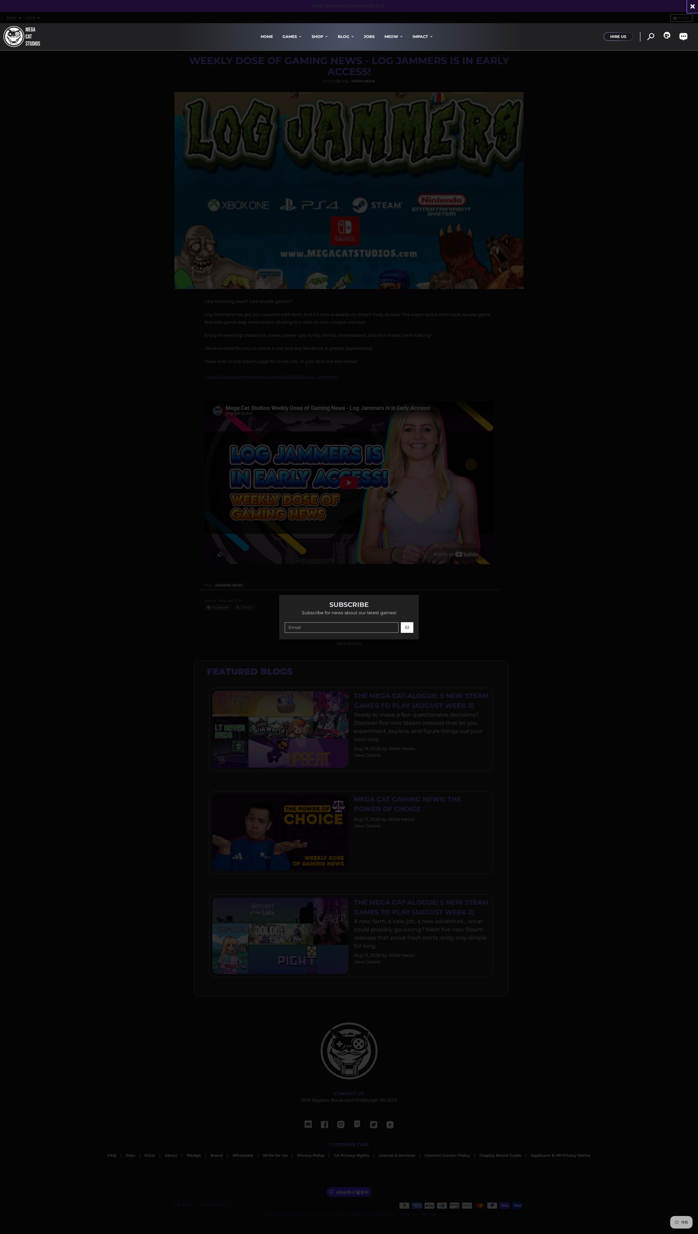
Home (267, 36)
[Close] (692, 6)
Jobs (369, 36)
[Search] (650, 36)
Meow (391, 36)
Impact (420, 36)
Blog (343, 36)
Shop (317, 36)
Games (289, 36)
